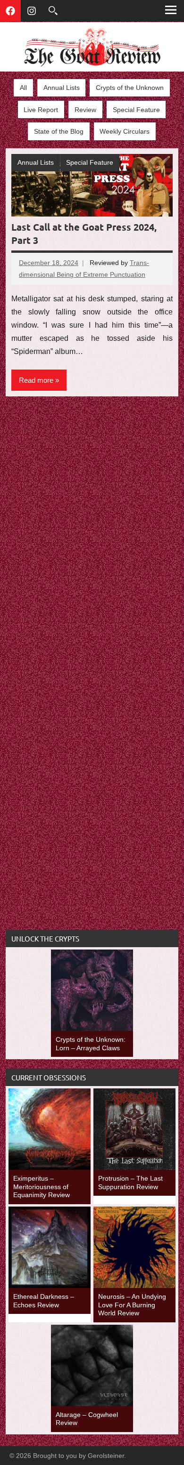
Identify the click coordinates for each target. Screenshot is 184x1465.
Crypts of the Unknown (130, 87)
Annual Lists (61, 87)
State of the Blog (59, 131)
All (23, 87)
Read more (36, 380)
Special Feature (136, 109)
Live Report (41, 109)
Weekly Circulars (125, 131)
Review (85, 109)
